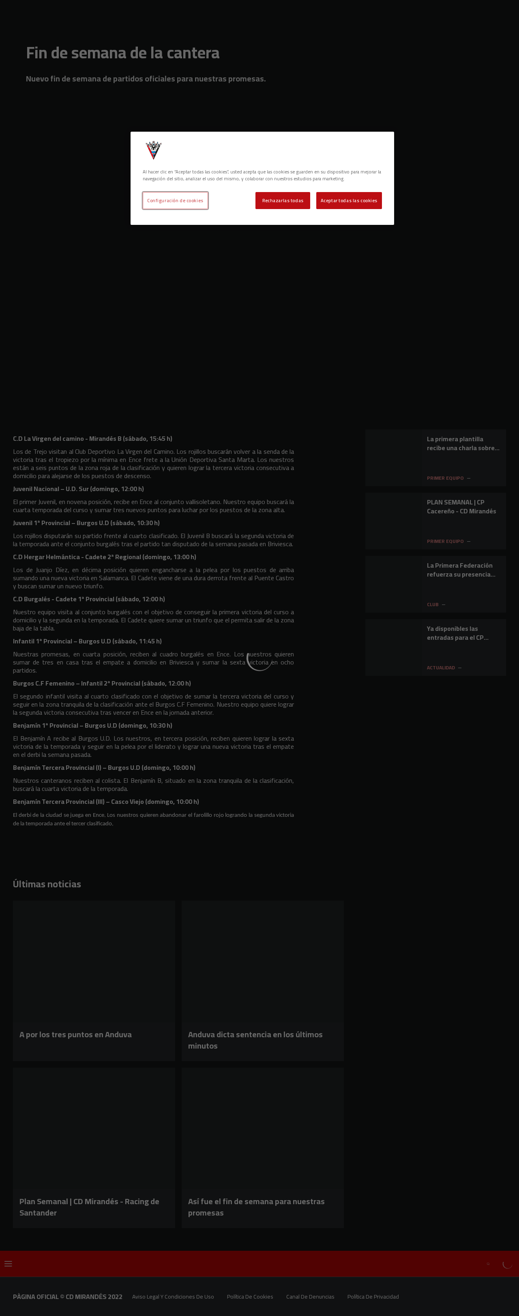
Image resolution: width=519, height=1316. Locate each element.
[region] (262, 178)
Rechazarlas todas (283, 200)
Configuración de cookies (175, 200)
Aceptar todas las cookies (349, 200)
